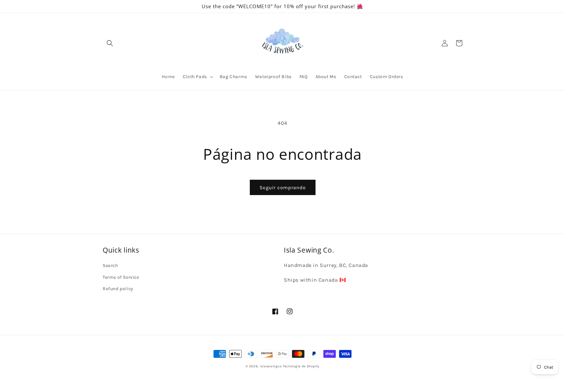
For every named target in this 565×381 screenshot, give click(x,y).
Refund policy (118, 288)
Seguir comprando (283, 187)
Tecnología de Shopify (301, 366)
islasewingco (271, 366)
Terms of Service (121, 277)
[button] (110, 43)
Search (110, 265)
